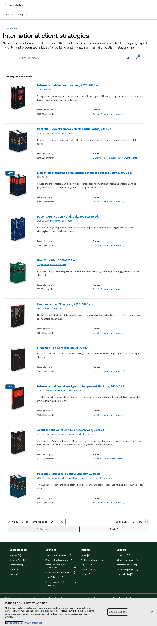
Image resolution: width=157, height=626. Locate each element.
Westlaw (14, 555)
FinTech (84, 574)
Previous (44, 529)
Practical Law (16, 564)
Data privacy (86, 569)
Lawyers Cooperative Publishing (52, 264)
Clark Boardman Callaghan (60, 133)
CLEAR (12, 569)
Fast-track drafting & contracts (54, 583)
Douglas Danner (80, 478)
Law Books (15, 574)
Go (146, 521)
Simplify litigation (53, 577)
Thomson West (44, 89)
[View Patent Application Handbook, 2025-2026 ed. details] (17, 228)
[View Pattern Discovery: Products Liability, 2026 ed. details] (17, 485)
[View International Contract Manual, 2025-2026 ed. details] (17, 97)
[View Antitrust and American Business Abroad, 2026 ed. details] (17, 442)
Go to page (121, 521)
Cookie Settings (117, 612)
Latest (84, 555)
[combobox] (71, 58)
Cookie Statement (14, 623)
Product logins (123, 574)
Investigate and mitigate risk (58, 572)
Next (112, 529)
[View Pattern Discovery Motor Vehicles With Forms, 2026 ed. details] (17, 141)
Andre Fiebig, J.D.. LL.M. (83, 434)
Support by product (126, 569)
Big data (84, 564)
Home (8, 14)
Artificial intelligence (90, 560)
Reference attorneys (126, 564)
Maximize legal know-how (57, 560)
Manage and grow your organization (55, 566)
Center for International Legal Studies (65, 390)
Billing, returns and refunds (129, 560)
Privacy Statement (32, 623)
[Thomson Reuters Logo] (14, 4)
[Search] (128, 58)
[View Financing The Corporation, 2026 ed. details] (17, 360)
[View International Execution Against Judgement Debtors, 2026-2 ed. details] (17, 398)
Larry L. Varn (94, 478)
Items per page (39, 521)
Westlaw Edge (16, 560)
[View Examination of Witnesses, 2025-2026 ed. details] (17, 316)
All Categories (20, 14)
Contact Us (121, 555)
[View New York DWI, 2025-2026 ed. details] (17, 272)
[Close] (152, 611)
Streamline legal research (57, 555)
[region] (78, 612)
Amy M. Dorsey (108, 478)
